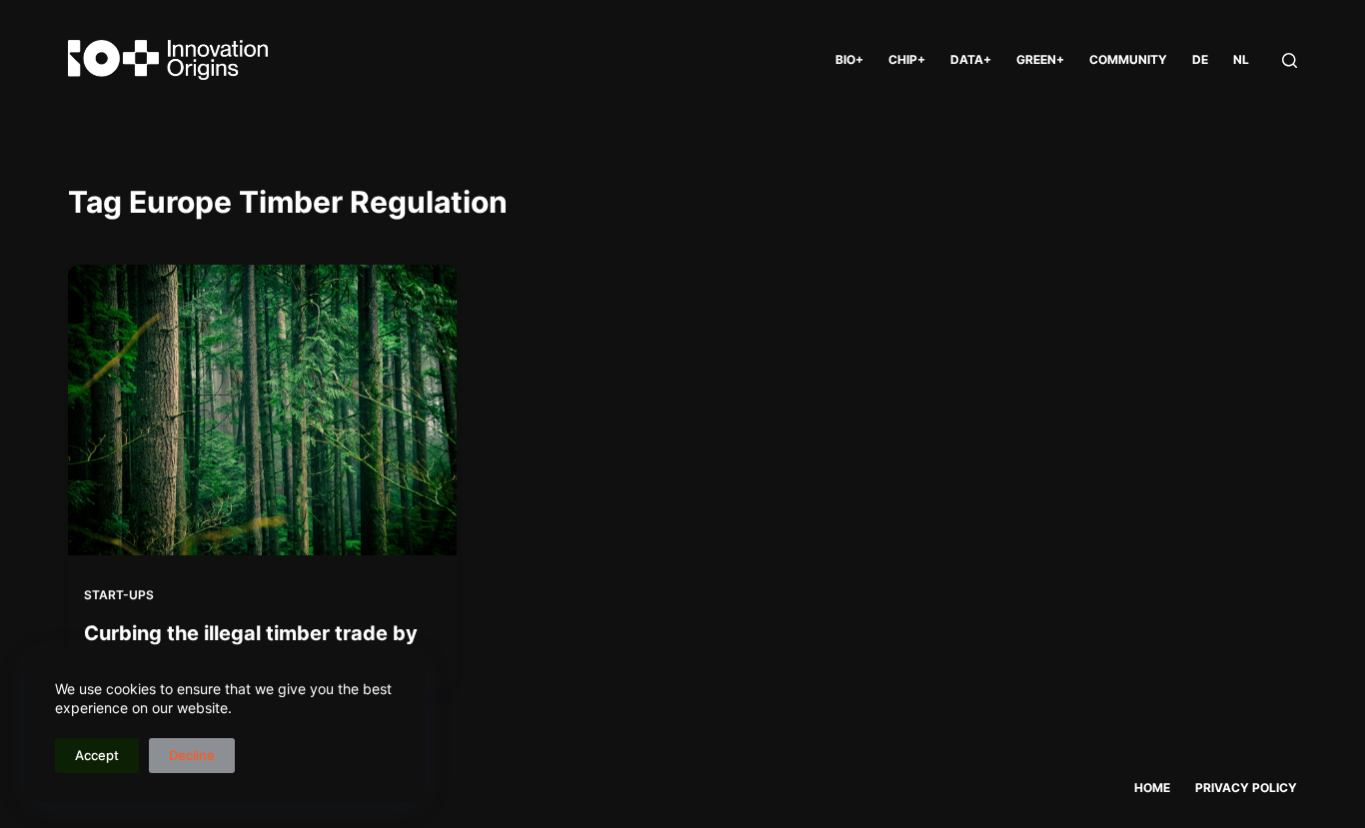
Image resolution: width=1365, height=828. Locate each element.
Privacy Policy (1246, 787)
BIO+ (849, 59)
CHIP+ (906, 59)
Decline (192, 755)
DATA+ (970, 59)
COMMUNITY (1128, 59)
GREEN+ (1040, 59)
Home (1152, 787)
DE (1200, 59)
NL (1241, 59)
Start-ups (119, 594)
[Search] (1289, 60)
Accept (97, 755)
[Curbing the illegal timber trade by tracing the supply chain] (262, 410)
